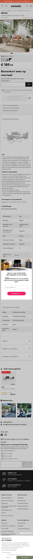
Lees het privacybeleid (6, 552)
